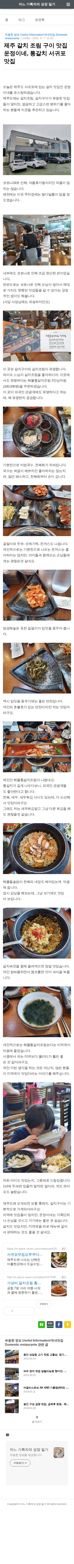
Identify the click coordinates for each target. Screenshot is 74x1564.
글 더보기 (37, 1421)
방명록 (40, 19)
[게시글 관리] (28, 1311)
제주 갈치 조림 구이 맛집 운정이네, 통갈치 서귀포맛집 (35, 53)
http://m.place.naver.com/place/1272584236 (33, 1277)
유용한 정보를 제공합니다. (26, 1455)
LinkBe (26, 38)
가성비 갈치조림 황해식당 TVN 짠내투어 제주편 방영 (24, 1283)
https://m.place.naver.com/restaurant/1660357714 (32, 1248)
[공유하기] (20, 1311)
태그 (22, 19)
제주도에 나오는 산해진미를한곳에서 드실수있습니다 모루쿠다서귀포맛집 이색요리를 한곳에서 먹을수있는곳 (25, 1262)
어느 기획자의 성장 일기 (37, 4)
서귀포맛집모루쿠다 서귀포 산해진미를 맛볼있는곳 (24, 1255)
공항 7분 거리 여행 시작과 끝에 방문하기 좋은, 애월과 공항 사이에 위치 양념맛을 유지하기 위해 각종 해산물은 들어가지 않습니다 (25, 1291)
